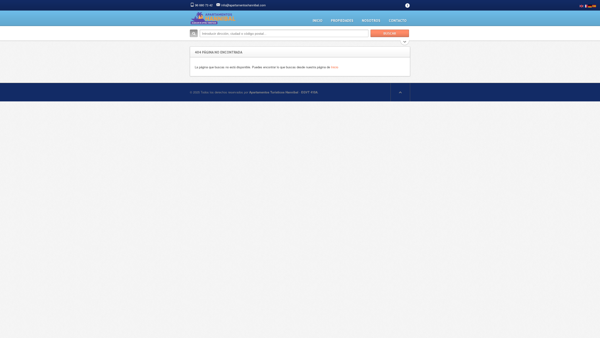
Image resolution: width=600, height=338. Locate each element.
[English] (582, 5)
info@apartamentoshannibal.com (243, 5)
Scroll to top (400, 92)
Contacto (398, 20)
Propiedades (342, 20)
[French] (586, 5)
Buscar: (194, 33)
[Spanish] (594, 5)
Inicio (317, 20)
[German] (590, 5)
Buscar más (405, 43)
